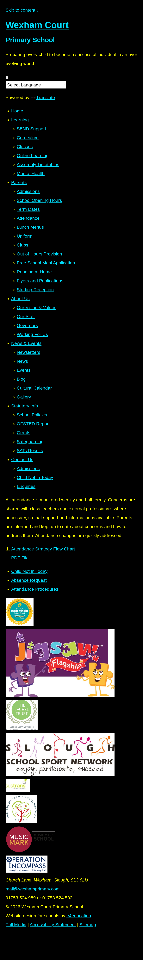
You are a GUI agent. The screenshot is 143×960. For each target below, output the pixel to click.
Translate (45, 97)
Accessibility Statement (53, 924)
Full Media (16, 924)
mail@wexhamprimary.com (33, 888)
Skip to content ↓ (22, 10)
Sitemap (87, 924)
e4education (78, 915)
